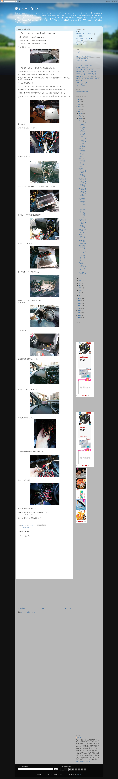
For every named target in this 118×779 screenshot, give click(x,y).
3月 (80, 290)
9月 (80, 121)
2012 (79, 317)
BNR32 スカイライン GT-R (83, 33)
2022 (79, 109)
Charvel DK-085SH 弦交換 (82, 231)
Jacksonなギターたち (82, 67)
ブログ (77, 52)
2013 (79, 315)
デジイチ (78, 42)
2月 (80, 293)
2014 (79, 313)
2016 (79, 308)
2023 (79, 106)
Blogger (79, 774)
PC (76, 31)
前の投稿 (67, 608)
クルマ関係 (26, 527)
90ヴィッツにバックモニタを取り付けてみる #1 (82, 162)
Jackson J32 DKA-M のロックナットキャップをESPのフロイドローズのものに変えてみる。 (82, 129)
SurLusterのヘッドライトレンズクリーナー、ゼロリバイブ (82, 255)
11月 (80, 116)
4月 (80, 288)
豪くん (79, 737)
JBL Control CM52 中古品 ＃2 (82, 242)
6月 (80, 283)
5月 (80, 285)
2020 (79, 298)
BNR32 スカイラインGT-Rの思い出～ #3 (87, 76)
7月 (80, 280)
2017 (79, 305)
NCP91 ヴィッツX (81, 61)
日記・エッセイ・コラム (83, 38)
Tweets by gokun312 (82, 91)
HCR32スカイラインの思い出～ (85, 69)
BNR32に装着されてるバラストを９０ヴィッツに (82, 201)
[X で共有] (42, 525)
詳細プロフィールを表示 (83, 761)
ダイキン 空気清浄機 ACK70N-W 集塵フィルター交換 (82, 212)
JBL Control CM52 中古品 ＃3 (82, 236)
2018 (79, 303)
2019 (79, 301)
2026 (79, 99)
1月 (80, 295)
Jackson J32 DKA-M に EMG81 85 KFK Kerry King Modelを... (82, 142)
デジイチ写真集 (80, 85)
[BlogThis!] (40, 525)
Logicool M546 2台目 (82, 274)
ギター (77, 45)
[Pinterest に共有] (45, 525)
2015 (79, 310)
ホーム (44, 608)
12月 (80, 113)
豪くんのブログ (27, 9)
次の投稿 (21, 608)
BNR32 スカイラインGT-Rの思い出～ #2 (87, 74)
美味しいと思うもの (81, 83)
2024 (79, 104)
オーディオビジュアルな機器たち (85, 65)
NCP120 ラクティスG (82, 58)
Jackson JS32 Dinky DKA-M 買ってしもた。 (82, 266)
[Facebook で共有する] (43, 525)
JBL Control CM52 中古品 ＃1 (82, 247)
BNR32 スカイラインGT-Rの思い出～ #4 (87, 78)
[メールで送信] (38, 525)
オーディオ (79, 40)
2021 (79, 111)
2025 (79, 101)
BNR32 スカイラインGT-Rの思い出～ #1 (87, 71)
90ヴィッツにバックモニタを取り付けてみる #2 (82, 152)
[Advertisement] (45, 593)
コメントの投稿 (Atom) (28, 612)
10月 (80, 118)
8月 (80, 278)
